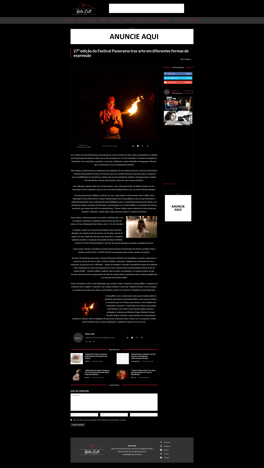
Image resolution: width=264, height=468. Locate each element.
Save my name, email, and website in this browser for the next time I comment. (99, 420)
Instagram (167, 446)
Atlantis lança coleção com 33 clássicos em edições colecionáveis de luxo (143, 356)
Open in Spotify (169, 184)
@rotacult (175, 91)
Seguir (188, 78)
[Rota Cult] (78, 338)
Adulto (87, 377)
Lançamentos (135, 361)
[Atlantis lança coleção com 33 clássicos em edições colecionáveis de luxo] (123, 358)
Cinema (87, 361)
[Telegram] (138, 146)
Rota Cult (89, 334)
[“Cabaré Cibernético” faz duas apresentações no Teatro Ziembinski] (123, 374)
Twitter (166, 454)
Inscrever (187, 82)
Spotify (166, 450)
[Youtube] (161, 458)
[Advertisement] (146, 8)
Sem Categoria (186, 59)
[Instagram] (90, 341)
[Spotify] (161, 450)
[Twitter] (147, 146)
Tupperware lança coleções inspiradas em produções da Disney (96, 356)
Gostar (188, 73)
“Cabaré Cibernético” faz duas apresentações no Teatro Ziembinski (143, 372)
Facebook (167, 442)
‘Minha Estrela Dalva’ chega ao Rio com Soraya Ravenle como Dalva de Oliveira (97, 372)
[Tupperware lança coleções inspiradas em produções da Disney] (77, 358)
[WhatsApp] (133, 146)
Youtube (166, 457)
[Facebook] (142, 146)
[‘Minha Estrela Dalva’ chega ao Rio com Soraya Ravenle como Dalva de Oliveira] (77, 374)
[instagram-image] (171, 104)
